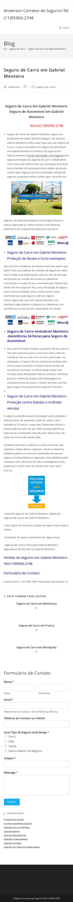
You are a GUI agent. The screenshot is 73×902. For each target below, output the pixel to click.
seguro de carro (46, 87)
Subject (10, 758)
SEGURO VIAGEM (12, 843)
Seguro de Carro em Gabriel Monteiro (47, 48)
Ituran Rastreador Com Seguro (44, 155)
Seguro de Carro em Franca (36, 625)
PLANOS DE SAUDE (14, 819)
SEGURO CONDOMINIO (16, 839)
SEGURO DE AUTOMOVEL (17, 827)
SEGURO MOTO (12, 831)
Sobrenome (44, 693)
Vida (11, 741)
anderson (14, 87)
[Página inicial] (5, 48)
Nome (7, 693)
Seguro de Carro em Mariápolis (36, 647)
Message (11, 772)
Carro (12, 736)
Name (9, 682)
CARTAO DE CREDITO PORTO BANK (22, 847)
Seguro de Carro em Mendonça (36, 603)
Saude (12, 746)
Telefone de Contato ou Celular (24, 718)
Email (9, 700)
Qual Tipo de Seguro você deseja (26, 732)
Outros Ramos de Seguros (25, 751)
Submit (11, 802)
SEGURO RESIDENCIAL (15, 835)
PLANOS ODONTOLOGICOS (18, 823)
